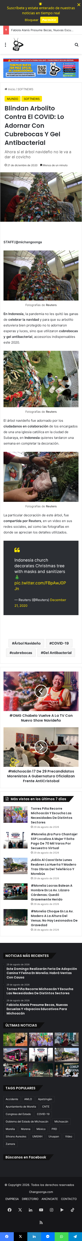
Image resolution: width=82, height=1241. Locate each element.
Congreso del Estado (18, 1114)
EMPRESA (12, 1199)
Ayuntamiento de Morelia (21, 1106)
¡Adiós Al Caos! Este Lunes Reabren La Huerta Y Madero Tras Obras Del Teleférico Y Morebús (53, 867)
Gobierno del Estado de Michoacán (27, 1121)
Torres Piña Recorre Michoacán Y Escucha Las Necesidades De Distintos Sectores (51, 815)
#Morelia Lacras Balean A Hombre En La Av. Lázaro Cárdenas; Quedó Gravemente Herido (51, 892)
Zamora (10, 1144)
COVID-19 (60, 643)
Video (68, 1136)
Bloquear (31, 20)
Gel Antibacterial (57, 652)
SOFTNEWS (25, 89)
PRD (54, 1129)
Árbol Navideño (27, 643)
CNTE (45, 1106)
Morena (25, 1129)
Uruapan (54, 1136)
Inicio (11, 89)
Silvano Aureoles (16, 1136)
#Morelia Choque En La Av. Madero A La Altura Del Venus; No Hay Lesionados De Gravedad (54, 918)
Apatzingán (45, 1099)
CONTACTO (69, 1199)
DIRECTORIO (30, 1199)
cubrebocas (22, 652)
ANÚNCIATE (50, 1199)
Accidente (12, 1099)
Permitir (49, 20)
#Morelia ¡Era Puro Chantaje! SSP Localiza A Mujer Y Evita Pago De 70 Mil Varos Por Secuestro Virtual (54, 841)
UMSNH (37, 1136)
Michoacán (61, 1121)
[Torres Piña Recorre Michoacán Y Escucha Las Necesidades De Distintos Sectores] (15, 814)
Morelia (10, 1129)
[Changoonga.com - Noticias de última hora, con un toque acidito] (17, 44)
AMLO (28, 1099)
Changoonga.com (41, 1192)
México (41, 1129)
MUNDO (12, 99)
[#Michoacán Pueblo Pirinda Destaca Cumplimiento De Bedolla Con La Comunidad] (67, 1070)
